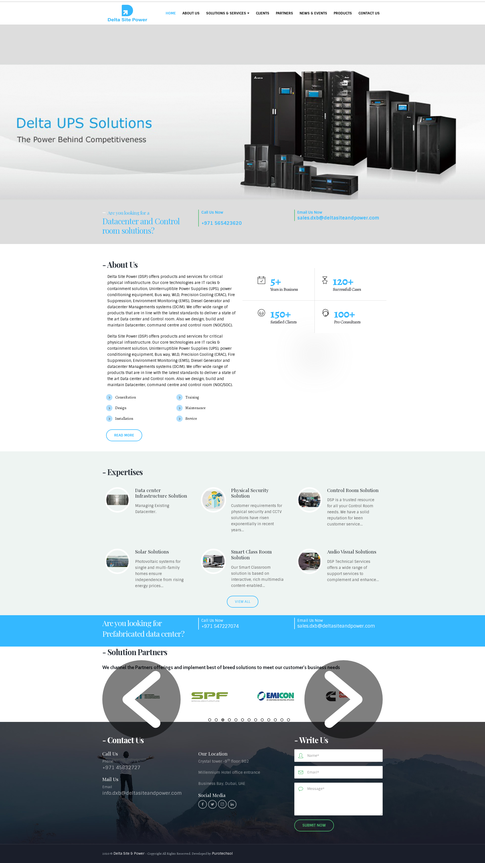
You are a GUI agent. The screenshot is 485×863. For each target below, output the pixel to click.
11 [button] (275, 719)
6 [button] (242, 719)
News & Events (313, 13)
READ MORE (124, 435)
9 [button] (262, 719)
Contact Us (369, 13)
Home (171, 13)
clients (262, 13)
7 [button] (249, 719)
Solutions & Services (226, 13)
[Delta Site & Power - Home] (127, 13)
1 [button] (209, 719)
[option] (209, 697)
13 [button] (288, 719)
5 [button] (235, 719)
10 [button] (268, 719)
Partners (284, 13)
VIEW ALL (242, 601)
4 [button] (229, 719)
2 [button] (216, 719)
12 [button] (281, 719)
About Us (191, 13)
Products (343, 13)
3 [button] (222, 719)
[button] (141, 699)
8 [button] (255, 719)
